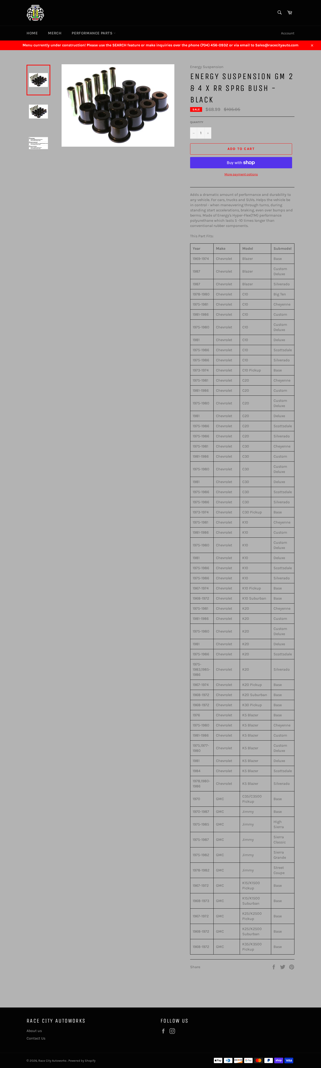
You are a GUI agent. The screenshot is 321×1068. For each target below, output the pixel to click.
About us (34, 1030)
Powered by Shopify (81, 1060)
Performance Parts (93, 33)
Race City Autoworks (52, 1060)
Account (287, 33)
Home (32, 33)
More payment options (241, 174)
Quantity (196, 122)
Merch (54, 33)
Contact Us (36, 1038)
